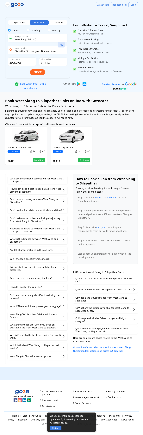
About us (36, 415)
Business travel (50, 400)
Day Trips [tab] (58, 22)
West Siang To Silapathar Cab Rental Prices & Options (33, 316)
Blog (25, 415)
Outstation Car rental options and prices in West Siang (102, 347)
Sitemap (22, 419)
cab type (100, 227)
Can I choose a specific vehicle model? (30, 258)
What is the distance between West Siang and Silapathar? (34, 240)
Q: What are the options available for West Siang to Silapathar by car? (102, 309)
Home (15, 415)
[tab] (17, 30)
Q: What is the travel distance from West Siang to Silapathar (101, 299)
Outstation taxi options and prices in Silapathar (98, 350)
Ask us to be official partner (52, 393)
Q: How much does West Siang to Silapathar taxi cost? (103, 289)
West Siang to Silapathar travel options (30, 356)
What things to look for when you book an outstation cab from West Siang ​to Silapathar (34, 326)
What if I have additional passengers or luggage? (35, 306)
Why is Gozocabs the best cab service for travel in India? (36, 336)
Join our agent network (87, 397)
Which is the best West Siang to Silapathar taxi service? (34, 347)
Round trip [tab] (35, 30)
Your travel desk (83, 391)
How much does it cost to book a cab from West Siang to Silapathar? (35, 190)
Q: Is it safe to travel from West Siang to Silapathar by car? (103, 280)
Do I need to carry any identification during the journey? (34, 297)
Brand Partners (83, 403)
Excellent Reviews (111, 84)
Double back (114, 397)
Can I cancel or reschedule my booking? (31, 278)
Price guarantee (116, 391)
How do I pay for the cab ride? (26, 287)
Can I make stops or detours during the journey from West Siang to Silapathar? (35, 220)
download (112, 197)
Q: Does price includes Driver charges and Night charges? (100, 320)
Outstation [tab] (39, 22)
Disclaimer (114, 415)
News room (127, 419)
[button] (7, 5)
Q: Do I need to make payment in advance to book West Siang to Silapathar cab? (101, 330)
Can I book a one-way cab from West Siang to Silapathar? (34, 201)
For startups (48, 406)
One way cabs (38, 419)
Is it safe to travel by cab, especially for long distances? (33, 268)
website (99, 197)
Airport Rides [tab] (18, 22)
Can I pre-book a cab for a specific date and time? (36, 210)
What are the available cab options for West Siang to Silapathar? (36, 180)
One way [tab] (15, 30)
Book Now (39, 160)
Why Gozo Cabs (109, 419)
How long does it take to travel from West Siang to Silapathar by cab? (35, 230)
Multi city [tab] (56, 30)
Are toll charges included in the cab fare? (31, 250)
